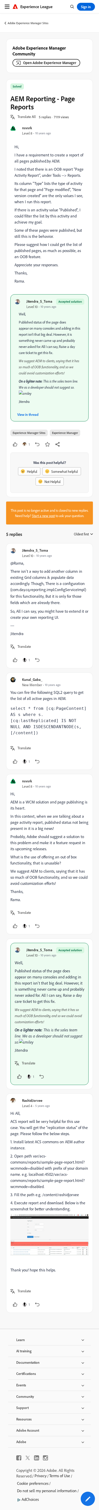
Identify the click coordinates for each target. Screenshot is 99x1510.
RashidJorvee (32, 1100)
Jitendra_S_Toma (39, 301)
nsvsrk (27, 128)
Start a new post (43, 516)
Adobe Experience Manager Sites (28, 23)
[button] (27, 117)
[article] (49, 606)
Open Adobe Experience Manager (49, 62)
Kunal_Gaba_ (32, 679)
